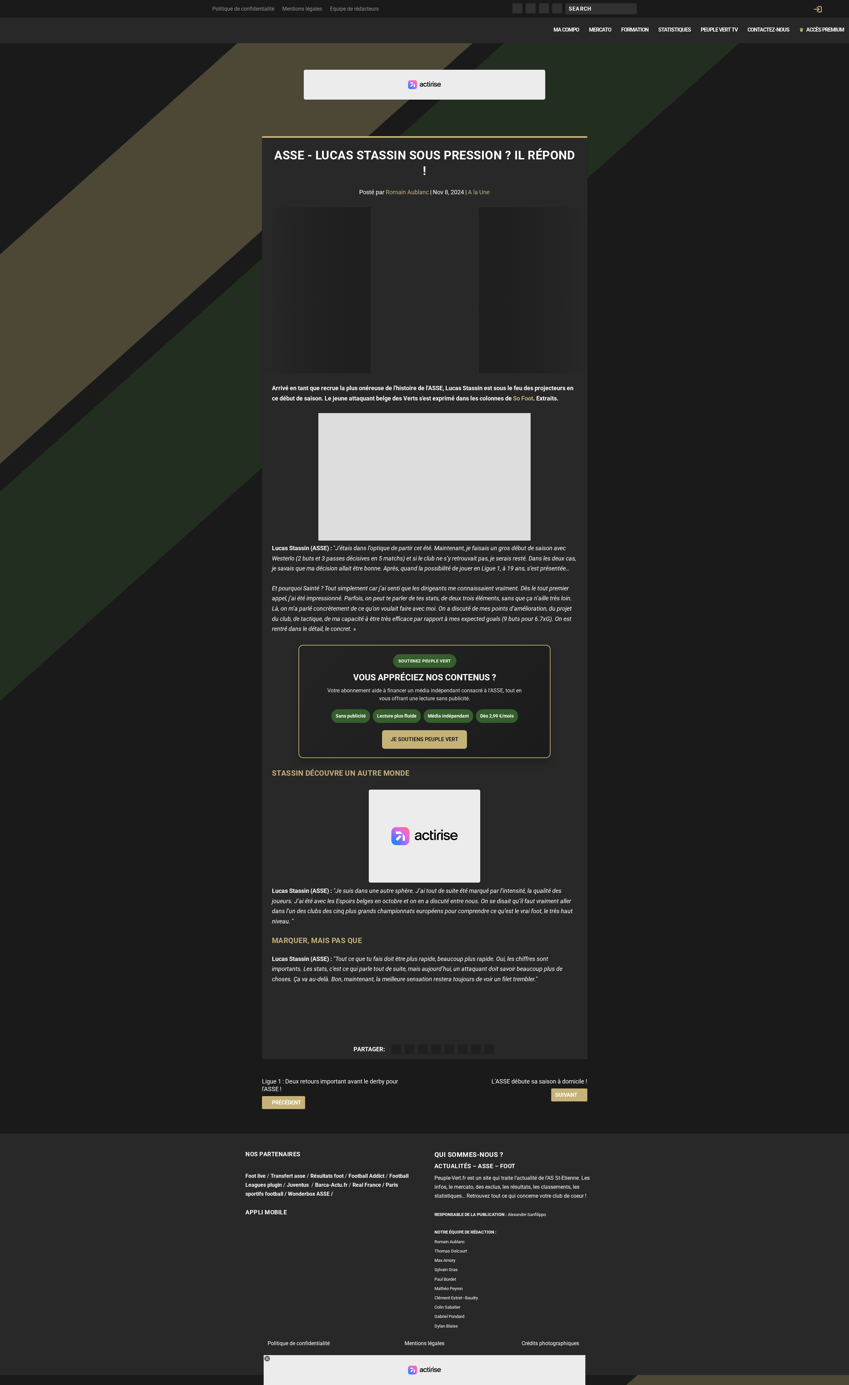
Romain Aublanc (407, 192)
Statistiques (674, 30)
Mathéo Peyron (448, 1288)
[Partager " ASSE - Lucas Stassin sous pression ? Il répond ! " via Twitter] (409, 1049)
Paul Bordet (445, 1279)
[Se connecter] (817, 9)
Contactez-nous (768, 30)
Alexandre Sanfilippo (527, 1214)
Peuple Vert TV (719, 30)
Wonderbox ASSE (309, 1194)
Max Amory (444, 1260)
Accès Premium (821, 30)
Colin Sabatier (447, 1307)
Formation (634, 30)
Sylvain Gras (446, 1269)
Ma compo (566, 30)
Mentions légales (302, 9)
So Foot (523, 398)
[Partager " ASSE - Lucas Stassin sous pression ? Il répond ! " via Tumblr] (436, 1049)
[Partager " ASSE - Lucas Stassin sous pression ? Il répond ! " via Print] (489, 1049)
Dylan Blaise (446, 1326)
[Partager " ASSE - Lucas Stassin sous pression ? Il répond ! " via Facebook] (396, 1049)
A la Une (479, 192)
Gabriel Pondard (449, 1316)
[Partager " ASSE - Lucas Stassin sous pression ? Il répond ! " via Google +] (422, 1049)
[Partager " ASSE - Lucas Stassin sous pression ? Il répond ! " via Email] (476, 1049)
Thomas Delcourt (450, 1251)
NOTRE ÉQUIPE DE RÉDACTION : (465, 1232)
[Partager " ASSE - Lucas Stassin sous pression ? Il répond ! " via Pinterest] (449, 1049)
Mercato (600, 30)
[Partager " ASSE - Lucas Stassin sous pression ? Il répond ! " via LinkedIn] (462, 1049)
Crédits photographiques (550, 1343)
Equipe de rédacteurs (354, 9)
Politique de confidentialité (243, 9)
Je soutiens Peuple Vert (424, 739)
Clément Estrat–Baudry (456, 1297)
